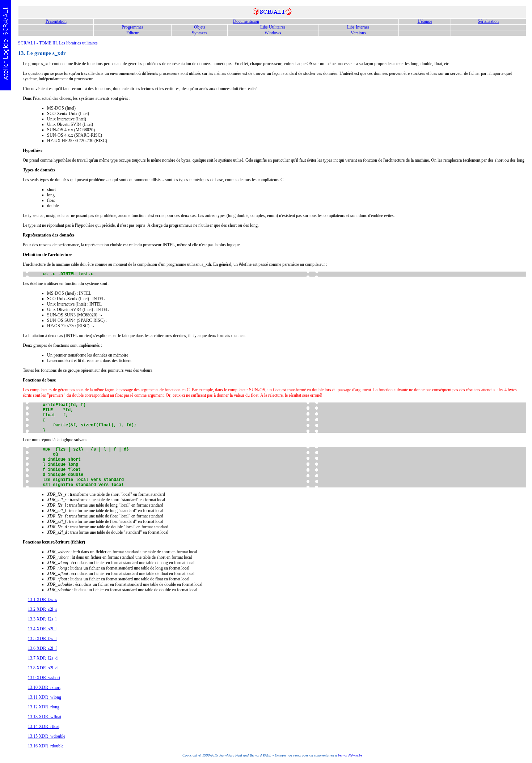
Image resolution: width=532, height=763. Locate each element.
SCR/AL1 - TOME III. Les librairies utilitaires (58, 43)
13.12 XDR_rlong (43, 706)
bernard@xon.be (350, 755)
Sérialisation (488, 21)
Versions (358, 32)
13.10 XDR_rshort (44, 687)
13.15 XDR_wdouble (46, 736)
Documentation (246, 21)
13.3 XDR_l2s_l (42, 619)
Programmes (132, 27)
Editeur (132, 32)
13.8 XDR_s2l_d (43, 667)
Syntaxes (199, 32)
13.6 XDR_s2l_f (42, 648)
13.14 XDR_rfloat (43, 726)
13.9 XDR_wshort (44, 677)
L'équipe (425, 21)
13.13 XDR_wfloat (44, 716)
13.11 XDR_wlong (44, 697)
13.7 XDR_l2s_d (43, 658)
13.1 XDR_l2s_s (42, 599)
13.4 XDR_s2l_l (42, 628)
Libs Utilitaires (273, 27)
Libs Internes (358, 27)
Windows (273, 32)
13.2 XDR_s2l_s (42, 609)
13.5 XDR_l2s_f (42, 638)
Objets (199, 27)
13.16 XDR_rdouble (45, 746)
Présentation (56, 21)
